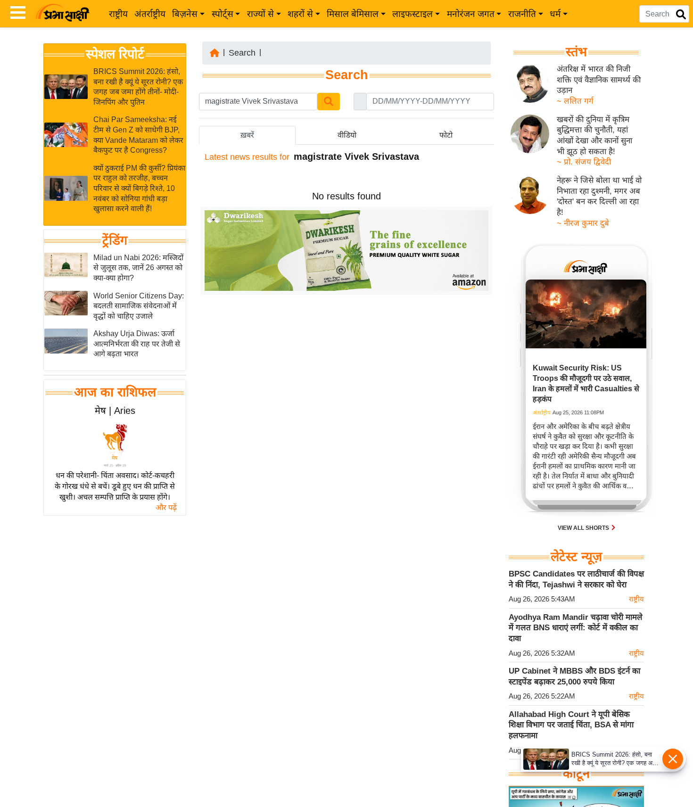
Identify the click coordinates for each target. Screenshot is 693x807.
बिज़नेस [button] (185, 14)
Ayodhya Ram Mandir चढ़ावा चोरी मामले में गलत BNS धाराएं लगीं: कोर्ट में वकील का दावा (576, 628)
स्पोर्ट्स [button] (222, 14)
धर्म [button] (555, 14)
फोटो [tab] (446, 135)
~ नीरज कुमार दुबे (583, 223)
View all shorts (584, 528)
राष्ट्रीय (118, 14)
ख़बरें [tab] (247, 135)
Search (242, 53)
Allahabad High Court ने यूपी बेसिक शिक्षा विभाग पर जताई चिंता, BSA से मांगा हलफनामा (571, 725)
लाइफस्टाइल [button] (412, 14)
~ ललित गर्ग (575, 101)
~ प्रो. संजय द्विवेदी (584, 161)
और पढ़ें (166, 507)
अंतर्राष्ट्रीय (149, 14)
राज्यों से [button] (260, 14)
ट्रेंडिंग (114, 240)
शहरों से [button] (300, 14)
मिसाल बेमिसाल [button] (353, 14)
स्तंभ (576, 52)
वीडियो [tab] (347, 135)
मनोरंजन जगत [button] (471, 14)
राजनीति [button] (522, 14)
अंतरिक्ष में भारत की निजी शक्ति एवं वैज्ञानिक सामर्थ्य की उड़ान (599, 80)
